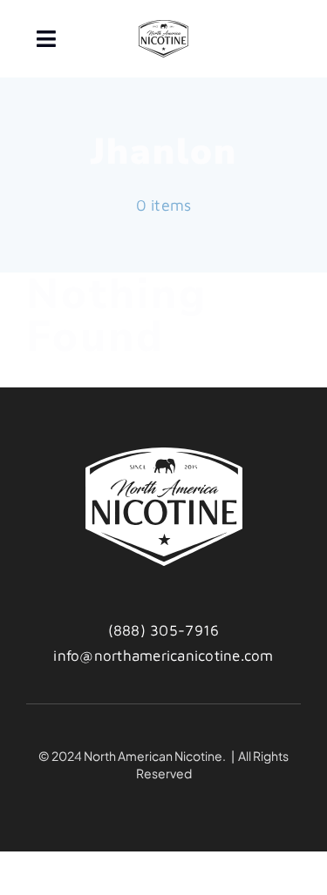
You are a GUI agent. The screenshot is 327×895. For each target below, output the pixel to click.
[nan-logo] (163, 27)
